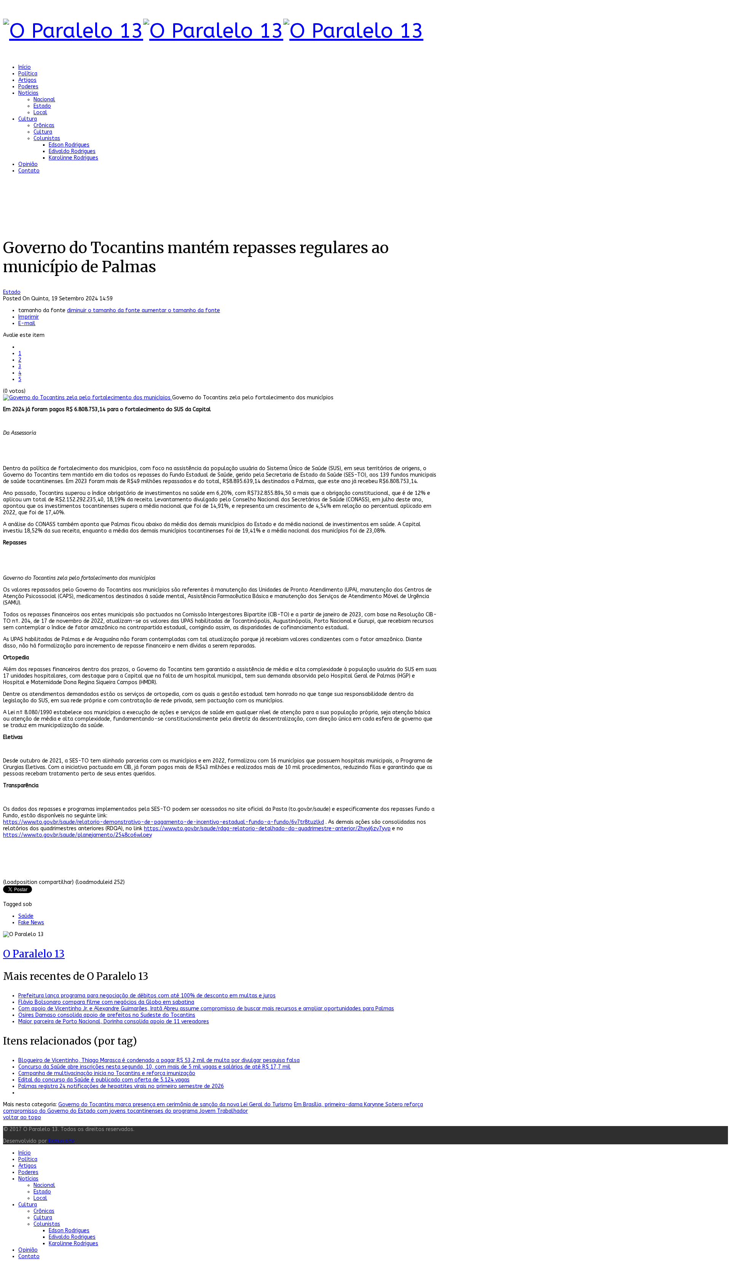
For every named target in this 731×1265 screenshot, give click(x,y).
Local (40, 112)
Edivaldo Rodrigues (72, 151)
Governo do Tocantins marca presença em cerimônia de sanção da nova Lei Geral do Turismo (175, 1104)
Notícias (28, 93)
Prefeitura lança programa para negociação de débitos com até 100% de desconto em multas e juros (147, 995)
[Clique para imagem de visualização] (87, 397)
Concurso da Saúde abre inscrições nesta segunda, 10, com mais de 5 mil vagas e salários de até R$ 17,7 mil (154, 1067)
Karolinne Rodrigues (73, 158)
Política (27, 73)
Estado (42, 106)
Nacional (44, 99)
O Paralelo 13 (34, 954)
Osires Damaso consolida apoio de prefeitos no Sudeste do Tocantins (106, 1015)
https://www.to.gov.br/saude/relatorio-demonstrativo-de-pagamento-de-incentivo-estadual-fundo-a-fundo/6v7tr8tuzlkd (163, 822)
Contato (29, 170)
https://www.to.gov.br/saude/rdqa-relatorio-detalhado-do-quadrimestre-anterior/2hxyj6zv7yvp (267, 828)
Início (24, 67)
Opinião (28, 164)
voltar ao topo (22, 1117)
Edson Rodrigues (69, 145)
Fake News (31, 922)
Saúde (26, 916)
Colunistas (47, 138)
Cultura (27, 119)
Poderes (28, 86)
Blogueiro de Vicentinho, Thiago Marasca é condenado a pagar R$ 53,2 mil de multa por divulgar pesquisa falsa (159, 1060)
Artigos (27, 80)
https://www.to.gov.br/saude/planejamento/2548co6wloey (77, 835)
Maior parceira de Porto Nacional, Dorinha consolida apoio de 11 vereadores (113, 1021)
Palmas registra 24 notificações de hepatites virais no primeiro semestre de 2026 (121, 1086)
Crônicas (44, 125)
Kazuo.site (61, 1141)
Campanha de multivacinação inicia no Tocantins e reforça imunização (106, 1073)
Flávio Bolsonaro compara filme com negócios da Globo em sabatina (106, 1002)
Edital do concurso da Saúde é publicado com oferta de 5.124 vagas (104, 1080)
